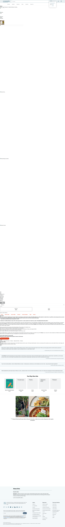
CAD (53, 5)
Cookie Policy (55, 507)
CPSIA (53, 515)
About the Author (3, 341)
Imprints (26, 4)
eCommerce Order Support (46, 508)
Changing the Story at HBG (36, 512)
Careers (43, 511)
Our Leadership (34, 505)
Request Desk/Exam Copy (4, 338)
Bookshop (18, 314)
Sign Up (24, 513)
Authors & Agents (45, 504)
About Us (31, 4)
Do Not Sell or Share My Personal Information (56, 511)
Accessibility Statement (35, 514)
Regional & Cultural (6, 340)
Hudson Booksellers (25, 314)
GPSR (53, 517)
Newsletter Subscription (36, 508)
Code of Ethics (55, 508)
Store (22, 4)
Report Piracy (55, 512)
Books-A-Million (13, 314)
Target (30, 314)
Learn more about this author (18, 497)
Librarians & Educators (45, 507)
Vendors (43, 516)
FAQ (43, 514)
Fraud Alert (54, 514)
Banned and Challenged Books (36, 511)
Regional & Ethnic (16, 340)
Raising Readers (44, 517)
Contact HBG (44, 513)
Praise (1, 344)
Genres (8, 4)
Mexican (11, 340)
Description (2, 315)
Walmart (34, 314)
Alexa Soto (2, 294)
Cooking (1, 340)
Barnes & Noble (7, 314)
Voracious (1, 299)
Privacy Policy (55, 505)
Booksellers (44, 519)
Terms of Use (54, 504)
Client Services (44, 505)
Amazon (2, 314)
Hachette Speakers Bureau (46, 510)
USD (53, 4)
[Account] (58, 1)
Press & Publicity (34, 518)
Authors (13, 4)
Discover (18, 4)
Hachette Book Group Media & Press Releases (36, 516)
